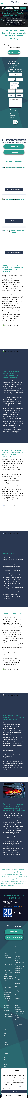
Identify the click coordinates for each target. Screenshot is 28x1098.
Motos (5, 959)
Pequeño (6, 962)
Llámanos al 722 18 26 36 (14, 937)
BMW (5, 1062)
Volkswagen (7, 1040)
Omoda (6, 1059)
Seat (5, 1038)
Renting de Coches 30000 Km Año (19, 979)
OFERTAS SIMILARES (14, 52)
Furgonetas (7, 970)
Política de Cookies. (7, 1088)
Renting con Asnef (19, 962)
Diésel (5, 985)
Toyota (5, 1042)
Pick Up (17, 1015)
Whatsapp (14, 152)
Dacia (5, 1064)
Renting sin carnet (8, 1016)
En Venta (6, 1005)
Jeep (5, 1051)
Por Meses (17, 1003)
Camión (6, 949)
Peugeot (6, 1044)
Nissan (5, 1049)
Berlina (6, 946)
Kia (5, 1033)
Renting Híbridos (8, 968)
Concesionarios (19, 988)
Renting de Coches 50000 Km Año (19, 985)
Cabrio (16, 1005)
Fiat (5, 1029)
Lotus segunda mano (16, 8)
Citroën (6, 1035)
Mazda (5, 1066)
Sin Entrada (18, 1022)
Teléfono (14, 146)
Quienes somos (19, 1019)
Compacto (6, 951)
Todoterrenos (7, 982)
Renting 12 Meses (19, 946)
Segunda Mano (8, 996)
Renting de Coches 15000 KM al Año (19, 974)
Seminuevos (18, 1007)
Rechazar (20, 1095)
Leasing (17, 991)
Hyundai (6, 1031)
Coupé (5, 953)
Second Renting (8, 998)
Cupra (5, 1055)
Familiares (17, 1000)
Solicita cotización (24, 3)
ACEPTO (14, 1091)
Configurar (8, 1095)
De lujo (17, 1017)
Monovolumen (8, 957)
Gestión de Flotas (8, 972)
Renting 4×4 (18, 949)
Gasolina (6, 980)
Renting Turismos (8, 978)
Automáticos (7, 1003)
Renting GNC (18, 1009)
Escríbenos (14, 931)
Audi (5, 1057)
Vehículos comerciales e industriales (7, 992)
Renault (6, 1053)
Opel (5, 1046)
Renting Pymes (8, 1000)
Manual (6, 955)
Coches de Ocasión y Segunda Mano (8, 8)
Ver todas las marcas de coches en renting (8, 1009)
